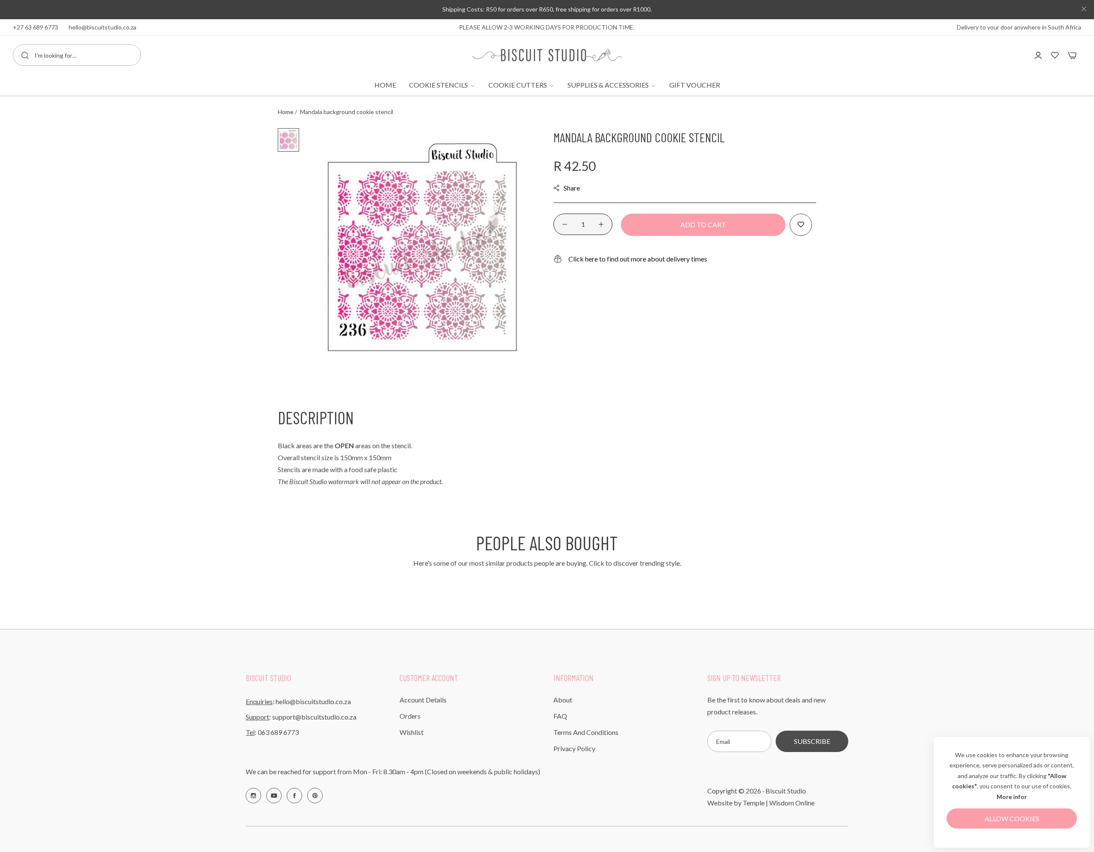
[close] (1084, 10)
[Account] (1038, 55)
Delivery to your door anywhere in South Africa (1019, 27)
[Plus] (601, 224)
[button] (801, 225)
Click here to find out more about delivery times (637, 259)
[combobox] (77, 55)
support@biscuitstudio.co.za (314, 717)
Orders (410, 716)
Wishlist (411, 732)
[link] (442, 85)
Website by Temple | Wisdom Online (761, 803)
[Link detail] (253, 795)
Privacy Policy (574, 748)
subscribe (812, 741)
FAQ (560, 716)
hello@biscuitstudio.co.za (313, 701)
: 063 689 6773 (272, 732)
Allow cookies (1012, 818)
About (562, 700)
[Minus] (564, 224)
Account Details (423, 700)
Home (286, 111)
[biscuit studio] (547, 55)
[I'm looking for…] (25, 55)
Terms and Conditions (585, 732)
